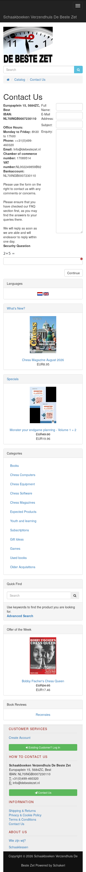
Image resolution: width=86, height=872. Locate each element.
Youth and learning (23, 521)
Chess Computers (22, 475)
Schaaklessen (18, 847)
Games (15, 548)
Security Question (16, 246)
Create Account (19, 737)
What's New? (16, 308)
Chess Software (21, 493)
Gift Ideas (17, 539)
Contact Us (16, 824)
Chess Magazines (22, 502)
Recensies (43, 714)
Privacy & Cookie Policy (25, 815)
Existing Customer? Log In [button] (44, 747)
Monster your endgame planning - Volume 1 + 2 (43, 430)
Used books (18, 557)
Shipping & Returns (22, 810)
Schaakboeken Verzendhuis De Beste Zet (40, 17)
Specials (13, 379)
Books (14, 465)
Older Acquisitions (22, 567)
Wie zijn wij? (17, 840)
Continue (73, 273)
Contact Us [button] (44, 792)
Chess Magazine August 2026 (43, 360)
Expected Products (23, 511)
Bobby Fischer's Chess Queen (43, 681)
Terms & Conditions (22, 819)
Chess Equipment (22, 484)
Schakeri (59, 865)
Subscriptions (19, 530)
